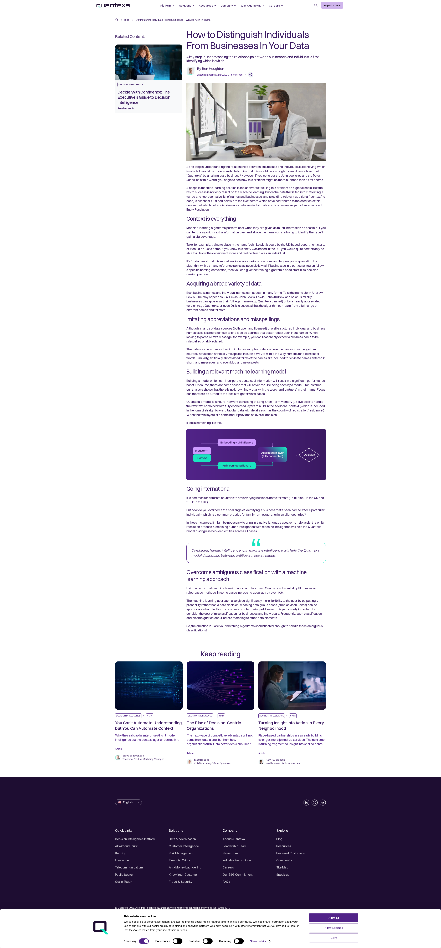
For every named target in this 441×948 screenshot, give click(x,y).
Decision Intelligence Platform (135, 839)
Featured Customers (290, 853)
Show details (258, 941)
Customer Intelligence (184, 846)
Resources (283, 846)
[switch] (177, 941)
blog (126, 19)
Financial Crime (179, 860)
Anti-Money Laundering (185, 867)
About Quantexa (234, 839)
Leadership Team (235, 846)
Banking (120, 853)
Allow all (334, 917)
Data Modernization (182, 839)
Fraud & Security (180, 882)
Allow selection (334, 927)
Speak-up (282, 875)
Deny (334, 937)
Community (284, 860)
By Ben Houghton (210, 68)
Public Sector (124, 875)
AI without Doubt (126, 846)
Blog (279, 839)
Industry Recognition (237, 860)
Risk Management (181, 853)
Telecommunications (129, 867)
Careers (228, 867)
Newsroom (230, 853)
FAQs (226, 882)
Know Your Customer (183, 875)
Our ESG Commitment (238, 875)
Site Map (282, 867)
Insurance (122, 860)
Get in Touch (123, 882)
